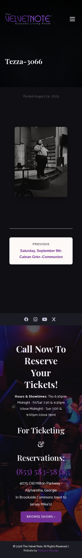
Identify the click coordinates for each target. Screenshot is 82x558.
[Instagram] (36, 319)
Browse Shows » (41, 516)
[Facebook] (27, 319)
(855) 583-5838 (40, 471)
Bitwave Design (48, 550)
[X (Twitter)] (54, 319)
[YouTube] (45, 319)
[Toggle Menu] (72, 19)
